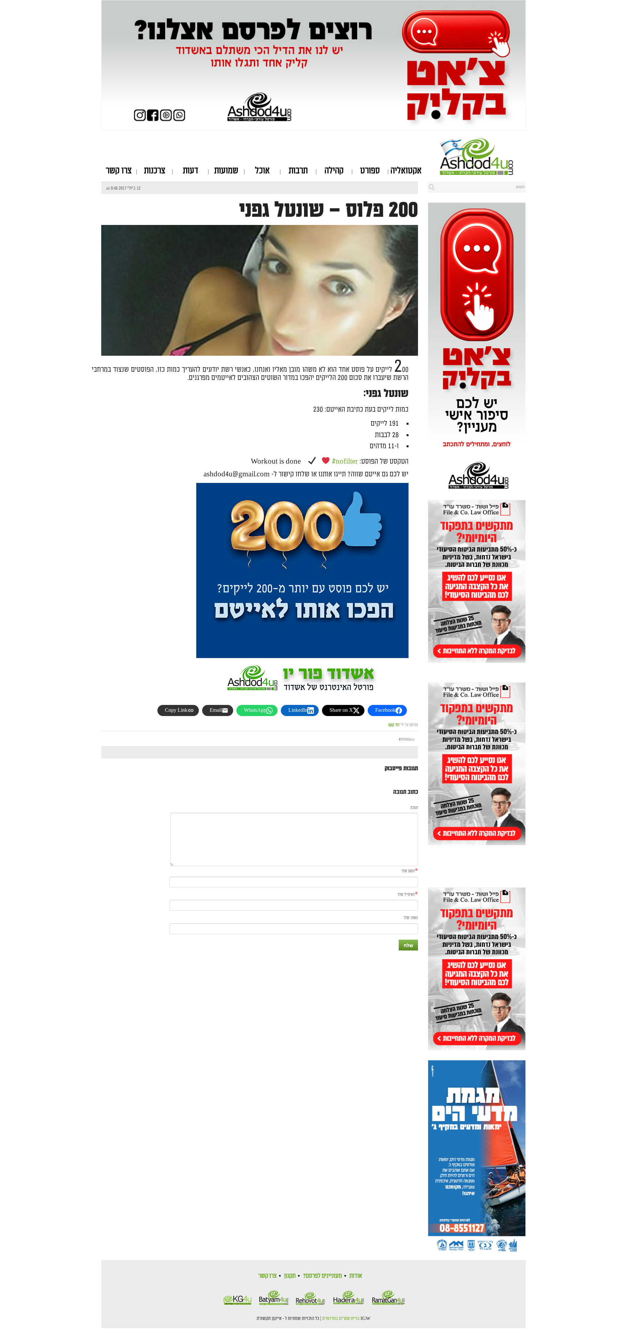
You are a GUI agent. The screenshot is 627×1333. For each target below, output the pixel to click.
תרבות (298, 170)
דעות (190, 170)
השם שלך (408, 871)
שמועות (226, 170)
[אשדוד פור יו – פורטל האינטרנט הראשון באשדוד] (483, 156)
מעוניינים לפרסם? (322, 1275)
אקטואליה (406, 170)
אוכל (262, 170)
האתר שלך (411, 918)
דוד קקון (393, 725)
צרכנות (154, 170)
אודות (355, 1275)
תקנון (290, 1275)
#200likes (408, 739)
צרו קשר (119, 170)
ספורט (370, 170)
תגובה (414, 808)
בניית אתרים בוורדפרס (341, 1318)
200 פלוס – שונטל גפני (328, 210)
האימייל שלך (406, 895)
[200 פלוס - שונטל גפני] (259, 350)
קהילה (334, 170)
